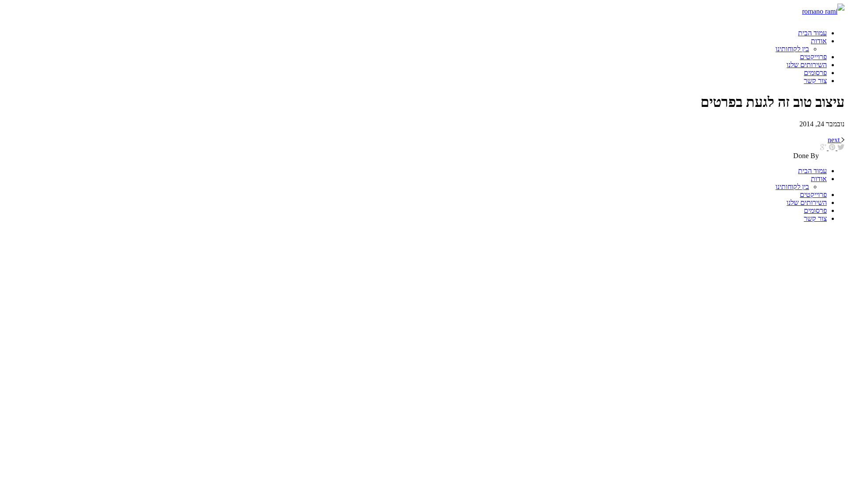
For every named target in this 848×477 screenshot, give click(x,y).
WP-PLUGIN (832, 156)
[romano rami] (766, 11)
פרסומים (815, 72)
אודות (819, 41)
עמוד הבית (812, 33)
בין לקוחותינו (792, 49)
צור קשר (815, 80)
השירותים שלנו (807, 64)
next (834, 140)
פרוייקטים (813, 57)
